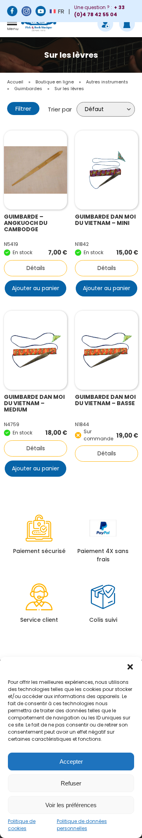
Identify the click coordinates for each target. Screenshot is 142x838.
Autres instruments (107, 82)
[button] (130, 667)
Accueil (15, 82)
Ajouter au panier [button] (35, 288)
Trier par (60, 109)
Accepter (71, 761)
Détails (35, 268)
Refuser (71, 783)
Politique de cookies (22, 825)
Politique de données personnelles (82, 825)
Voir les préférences (71, 805)
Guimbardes (28, 88)
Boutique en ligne (55, 82)
